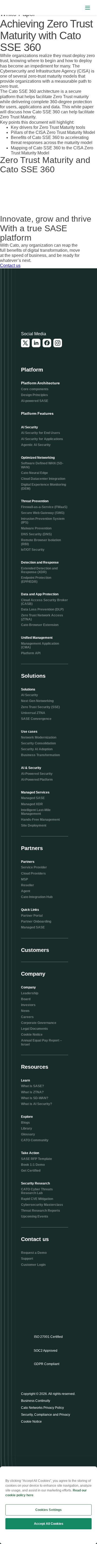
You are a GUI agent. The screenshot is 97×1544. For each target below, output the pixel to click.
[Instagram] (57, 343)
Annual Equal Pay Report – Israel (41, 1042)
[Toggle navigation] (87, 7)
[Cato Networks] (15, 7)
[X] (25, 343)
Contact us (10, 265)
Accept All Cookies (48, 1524)
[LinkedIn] (36, 343)
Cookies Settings (48, 1510)
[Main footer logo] (47, 302)
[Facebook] (47, 343)
